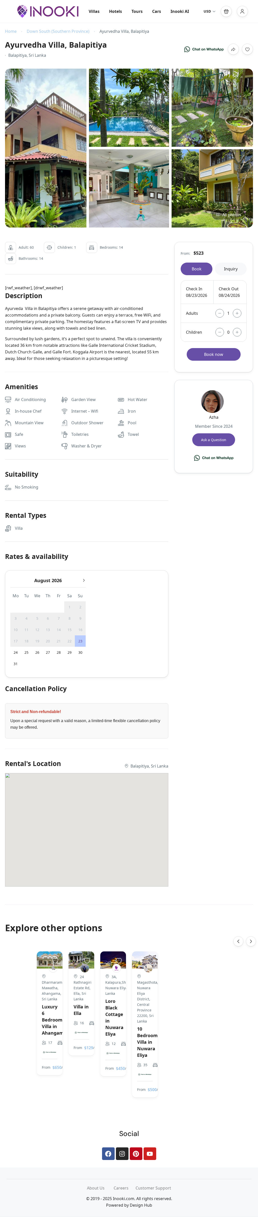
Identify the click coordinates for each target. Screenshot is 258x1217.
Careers (125, 1188)
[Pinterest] (136, 1153)
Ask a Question (213, 439)
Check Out (229, 289)
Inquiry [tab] (231, 269)
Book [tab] (197, 269)
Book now (213, 354)
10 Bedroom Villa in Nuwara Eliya (147, 1042)
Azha (213, 417)
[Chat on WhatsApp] (204, 49)
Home (11, 31)
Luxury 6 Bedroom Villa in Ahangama (54, 1020)
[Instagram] (122, 1153)
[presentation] (238, 941)
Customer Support (153, 1188)
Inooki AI (180, 11)
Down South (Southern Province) (58, 31)
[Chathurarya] (84, 968)
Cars (156, 11)
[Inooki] (116, 968)
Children (194, 332)
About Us (100, 1188)
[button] (226, 11)
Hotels (115, 11)
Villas (94, 11)
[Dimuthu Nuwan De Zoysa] (148, 968)
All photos (231, 214)
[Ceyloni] (53, 968)
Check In (194, 289)
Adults (192, 313)
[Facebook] (108, 1153)
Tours (137, 11)
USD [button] (207, 11)
